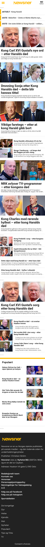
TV (2, 537)
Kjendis (4, 517)
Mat (3, 521)
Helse (4, 513)
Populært (5, 529)
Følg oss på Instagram (11, 495)
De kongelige (7, 505)
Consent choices (22, 544)
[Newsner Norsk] (22, 3)
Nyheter (5, 525)
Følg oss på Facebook (11, 492)
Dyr (3, 509)
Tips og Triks (7, 533)
